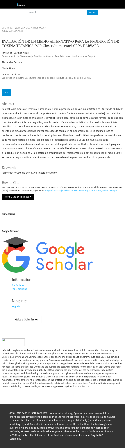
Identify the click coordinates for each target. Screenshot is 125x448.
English (16, 306)
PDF (6, 92)
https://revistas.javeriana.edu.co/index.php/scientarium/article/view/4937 (82, 190)
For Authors (18, 285)
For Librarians (19, 289)
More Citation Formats (16, 196)
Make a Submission (27, 319)
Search (92, 12)
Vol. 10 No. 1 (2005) (11, 28)
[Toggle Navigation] (111, 4)
